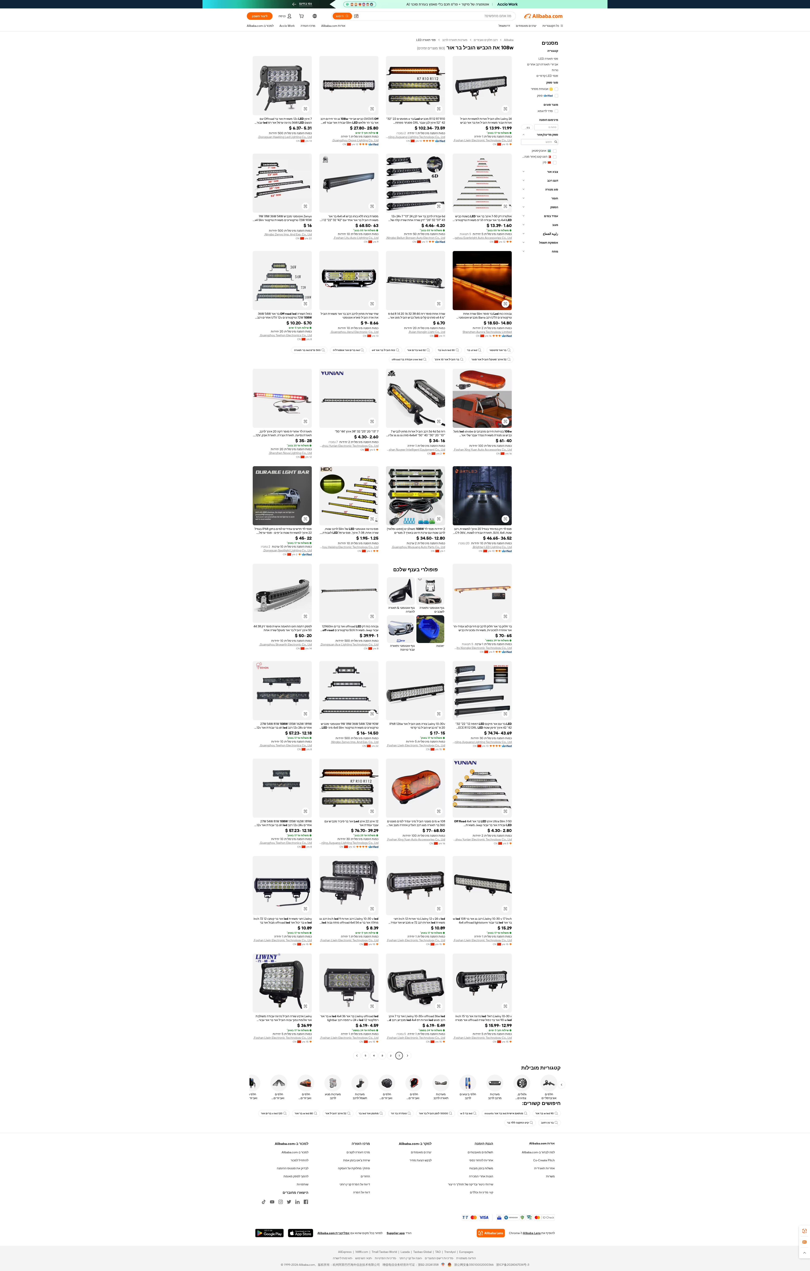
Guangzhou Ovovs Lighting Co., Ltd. (355, 140)
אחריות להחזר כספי (481, 1160)
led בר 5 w (466, 1113)
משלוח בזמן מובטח (481, 1168)
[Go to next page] (357, 1055)
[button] (356, 16)
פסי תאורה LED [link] (426, 40)
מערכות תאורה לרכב (454, 40)
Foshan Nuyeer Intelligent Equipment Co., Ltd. (415, 449)
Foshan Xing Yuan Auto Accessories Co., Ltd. (483, 449)
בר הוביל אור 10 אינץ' (447, 359)
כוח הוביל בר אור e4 (383, 350)
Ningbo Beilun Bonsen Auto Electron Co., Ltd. (415, 237)
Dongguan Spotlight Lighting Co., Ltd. (287, 550)
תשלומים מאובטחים (480, 1152)
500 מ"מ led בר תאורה (307, 350)
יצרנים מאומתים (421, 1152)
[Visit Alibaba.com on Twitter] (289, 1201)
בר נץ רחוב (547, 1122)
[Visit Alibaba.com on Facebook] (305, 1201)
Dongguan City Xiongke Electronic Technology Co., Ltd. (482, 648)
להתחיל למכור (299, 1160)
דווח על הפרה (361, 1192)
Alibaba (508, 40)
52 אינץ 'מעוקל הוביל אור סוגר (488, 359)
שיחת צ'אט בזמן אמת (356, 1160)
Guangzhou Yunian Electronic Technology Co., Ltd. (348, 445)
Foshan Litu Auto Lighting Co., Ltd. (355, 237)
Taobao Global (422, 1251)
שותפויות (302, 1184)
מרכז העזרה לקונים (358, 1152)
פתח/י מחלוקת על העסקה (354, 1168)
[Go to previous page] (407, 1055)
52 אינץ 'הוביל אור (335, 1113)
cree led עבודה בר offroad (407, 359)
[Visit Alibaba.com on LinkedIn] (297, 1201)
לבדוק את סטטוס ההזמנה (292, 1168)
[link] (804, 1230)
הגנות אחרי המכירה (481, 1176)
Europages (466, 1251)
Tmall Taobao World (384, 1251)
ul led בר (472, 350)
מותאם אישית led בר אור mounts (504, 1113)
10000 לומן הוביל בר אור (433, 1113)
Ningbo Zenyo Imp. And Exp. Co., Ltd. (288, 234)
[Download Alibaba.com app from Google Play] (269, 1233)
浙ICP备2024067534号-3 (512, 1264)
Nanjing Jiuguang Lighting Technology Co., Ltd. (415, 137)
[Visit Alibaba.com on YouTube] (272, 1201)
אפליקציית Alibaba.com (333, 1233)
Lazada (405, 1251)
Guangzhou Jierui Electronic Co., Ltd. (354, 332)
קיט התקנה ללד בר (518, 1122)
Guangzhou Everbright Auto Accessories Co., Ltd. (482, 237)
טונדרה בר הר (399, 1113)
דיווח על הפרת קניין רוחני (354, 1184)
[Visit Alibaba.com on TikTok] (263, 1201)
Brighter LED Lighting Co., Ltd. (492, 547)
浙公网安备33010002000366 (474, 1264)
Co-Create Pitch (544, 1160)
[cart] (301, 16)
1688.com (361, 1251)
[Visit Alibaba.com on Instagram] (280, 1201)
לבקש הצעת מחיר (421, 1160)
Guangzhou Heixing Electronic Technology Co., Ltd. (348, 547)
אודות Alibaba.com (542, 1143)
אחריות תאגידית (544, 1168)
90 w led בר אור (544, 1113)
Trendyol (450, 1251)
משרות (550, 1176)
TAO (438, 1251)
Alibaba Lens (532, 1233)
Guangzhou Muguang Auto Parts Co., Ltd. (418, 547)
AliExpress (345, 1251)
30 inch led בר (446, 350)
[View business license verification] (443, 1265)
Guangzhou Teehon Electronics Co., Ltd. (285, 335)
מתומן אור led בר (369, 1113)
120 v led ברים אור (271, 1113)
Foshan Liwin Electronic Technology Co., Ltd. (482, 140)
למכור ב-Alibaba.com (295, 1152)
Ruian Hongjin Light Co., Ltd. (426, 332)
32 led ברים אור (416, 350)
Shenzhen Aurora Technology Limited (487, 332)
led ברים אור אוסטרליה (346, 350)
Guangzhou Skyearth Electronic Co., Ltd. (285, 644)
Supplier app (396, 1233)
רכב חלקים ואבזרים (486, 40)
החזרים (365, 1176)
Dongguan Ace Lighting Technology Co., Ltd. (349, 644)
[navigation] (539, 548)
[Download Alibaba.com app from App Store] (300, 1233)
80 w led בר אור (304, 1113)
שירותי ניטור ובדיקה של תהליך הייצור (470, 1184)
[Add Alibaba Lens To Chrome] (491, 1233)
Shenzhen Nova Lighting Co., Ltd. (290, 453)
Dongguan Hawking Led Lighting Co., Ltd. (285, 137)
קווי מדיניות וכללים (481, 1192)
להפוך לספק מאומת (296, 1176)
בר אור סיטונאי (497, 350)
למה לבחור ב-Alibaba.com (538, 1152)
